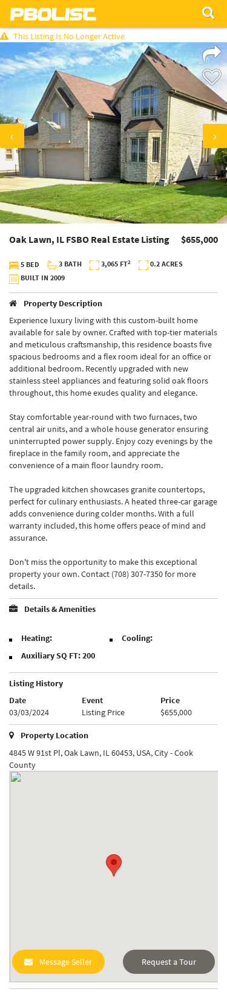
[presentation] (12, 136)
